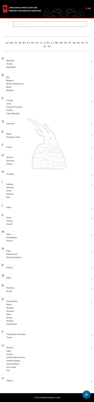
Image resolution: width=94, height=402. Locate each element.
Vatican (9, 380)
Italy (8, 197)
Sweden (9, 321)
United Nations (12, 364)
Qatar (8, 277)
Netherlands (11, 254)
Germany (10, 160)
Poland (9, 267)
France (9, 147)
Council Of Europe (14, 107)
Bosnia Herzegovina (15, 83)
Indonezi (10, 184)
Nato (8, 251)
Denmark (10, 123)
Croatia (9, 110)
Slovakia (10, 308)
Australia (10, 60)
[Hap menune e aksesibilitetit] (87, 395)
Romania (10, 288)
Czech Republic (13, 113)
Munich (9, 240)
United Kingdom (13, 360)
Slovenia (10, 311)
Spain (8, 314)
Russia (9, 291)
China (8, 103)
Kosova (9, 221)
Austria (9, 64)
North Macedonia (13, 257)
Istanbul (9, 194)
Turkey (9, 337)
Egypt (8, 133)
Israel (8, 190)
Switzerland (11, 324)
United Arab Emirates (15, 357)
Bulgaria (10, 90)
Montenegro (11, 237)
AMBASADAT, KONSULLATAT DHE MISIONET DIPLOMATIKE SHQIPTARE (25, 9)
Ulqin (8, 351)
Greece (9, 164)
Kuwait (9, 224)
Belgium (10, 80)
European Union (13, 137)
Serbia (9, 304)
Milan (8, 234)
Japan (8, 207)
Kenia (8, 217)
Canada (9, 100)
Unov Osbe (11, 367)
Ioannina (10, 187)
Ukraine (9, 347)
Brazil (8, 87)
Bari (8, 77)
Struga (9, 317)
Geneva (9, 157)
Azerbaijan (11, 67)
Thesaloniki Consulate (15, 334)
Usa (8, 370)
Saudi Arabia (11, 301)
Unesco (9, 354)
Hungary (10, 174)
